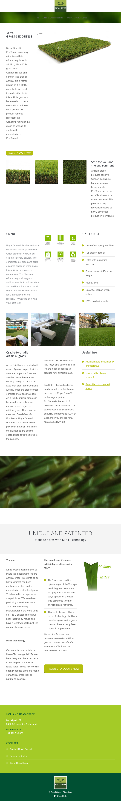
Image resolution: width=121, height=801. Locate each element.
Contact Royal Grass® (21, 749)
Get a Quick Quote (19, 763)
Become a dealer (18, 756)
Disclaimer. (67, 792)
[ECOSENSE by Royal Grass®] (18, 183)
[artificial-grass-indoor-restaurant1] (53, 329)
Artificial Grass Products (52, 18)
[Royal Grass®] (17, 329)
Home (36, 18)
